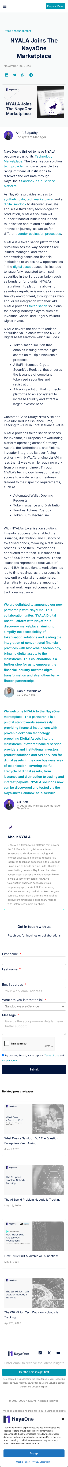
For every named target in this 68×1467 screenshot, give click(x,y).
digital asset (22, 266)
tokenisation (38, 306)
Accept (34, 1453)
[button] (63, 1419)
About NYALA (19, 837)
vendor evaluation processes (39, 233)
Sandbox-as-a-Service (38, 793)
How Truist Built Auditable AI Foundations (31, 1256)
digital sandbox (15, 204)
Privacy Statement (41, 1462)
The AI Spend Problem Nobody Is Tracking (32, 1199)
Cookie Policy (23, 1462)
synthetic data (14, 199)
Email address (13, 984)
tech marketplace (40, 199)
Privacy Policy (9, 1060)
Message (9, 1015)
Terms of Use (51, 1055)
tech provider (14, 166)
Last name (10, 969)
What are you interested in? (23, 1000)
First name (10, 954)
